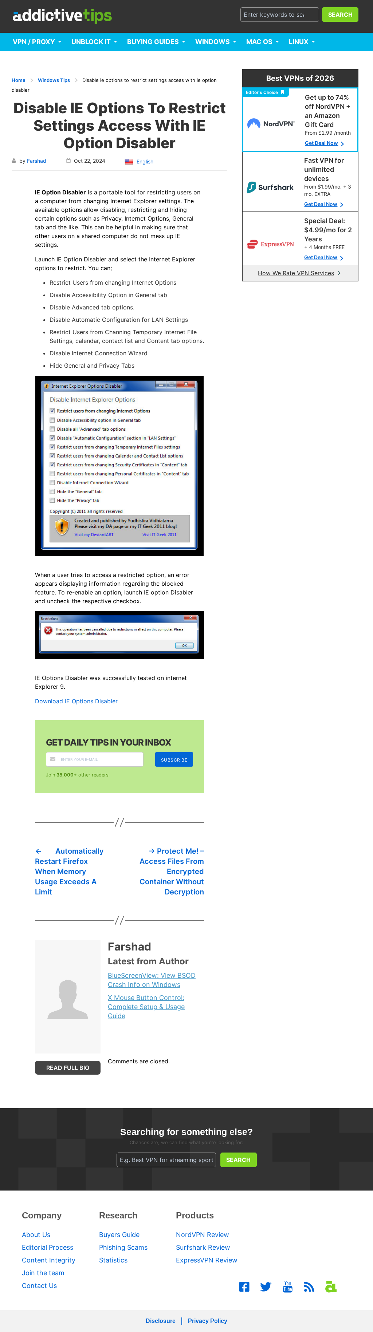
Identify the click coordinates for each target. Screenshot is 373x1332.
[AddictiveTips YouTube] (288, 1287)
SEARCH (340, 14)
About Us (36, 1234)
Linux (299, 42)
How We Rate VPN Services (296, 273)
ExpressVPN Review (206, 1260)
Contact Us (39, 1285)
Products (195, 1215)
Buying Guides (153, 42)
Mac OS (259, 42)
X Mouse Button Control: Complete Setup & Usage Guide (146, 1007)
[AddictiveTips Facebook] (244, 1287)
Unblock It (91, 42)
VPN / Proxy (34, 42)
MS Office (30, 60)
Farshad (36, 161)
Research (118, 1215)
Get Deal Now (321, 143)
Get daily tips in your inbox (108, 742)
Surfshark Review (203, 1247)
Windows (212, 42)
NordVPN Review (202, 1234)
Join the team (43, 1273)
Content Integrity (48, 1260)
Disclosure (161, 1321)
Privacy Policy (207, 1321)
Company (42, 1215)
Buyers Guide (119, 1234)
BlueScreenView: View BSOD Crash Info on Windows (152, 980)
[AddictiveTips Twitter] (266, 1287)
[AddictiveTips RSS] (309, 1287)
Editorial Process (47, 1247)
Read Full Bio (67, 1067)
